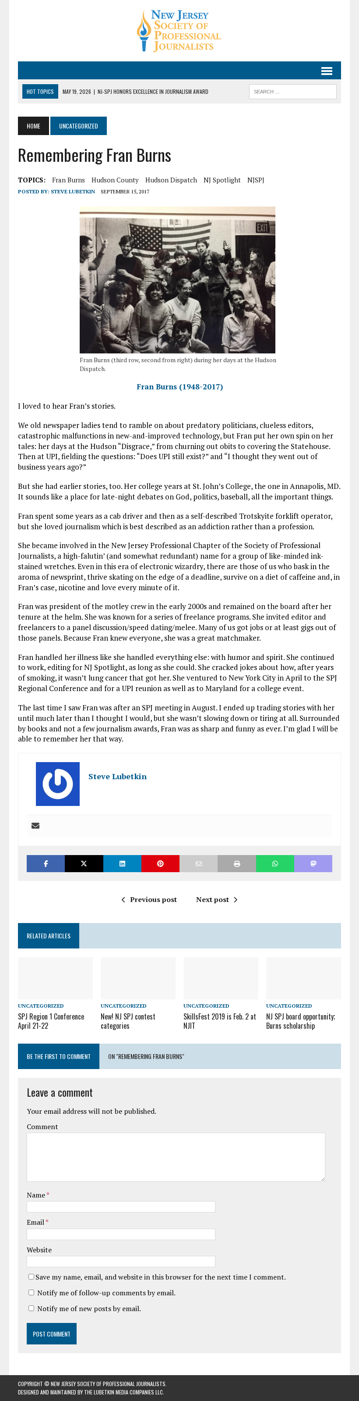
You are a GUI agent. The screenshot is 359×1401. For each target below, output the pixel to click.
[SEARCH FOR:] (293, 90)
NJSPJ (255, 179)
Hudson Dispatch (171, 179)
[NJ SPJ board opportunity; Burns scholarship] (303, 993)
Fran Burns (68, 179)
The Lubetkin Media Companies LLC (123, 1392)
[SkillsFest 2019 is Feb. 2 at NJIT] (220, 993)
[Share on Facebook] (46, 863)
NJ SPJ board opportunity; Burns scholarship (300, 1021)
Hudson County (115, 179)
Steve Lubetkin (73, 191)
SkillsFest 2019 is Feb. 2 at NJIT (219, 1021)
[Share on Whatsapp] (275, 863)
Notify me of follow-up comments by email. (106, 1293)
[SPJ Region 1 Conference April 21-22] (55, 993)
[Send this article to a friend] (199, 863)
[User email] (35, 826)
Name (36, 1195)
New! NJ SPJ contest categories (128, 1021)
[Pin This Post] (160, 863)
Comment (42, 1126)
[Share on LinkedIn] (122, 863)
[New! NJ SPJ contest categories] (138, 993)
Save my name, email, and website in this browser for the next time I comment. (160, 1277)
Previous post (153, 899)
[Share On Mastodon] (313, 863)
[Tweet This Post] (84, 863)
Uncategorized (41, 1005)
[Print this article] (237, 863)
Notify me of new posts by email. (89, 1308)
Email (36, 1222)
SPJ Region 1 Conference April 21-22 (51, 1021)
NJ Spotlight (222, 179)
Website (39, 1250)
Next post (212, 899)
